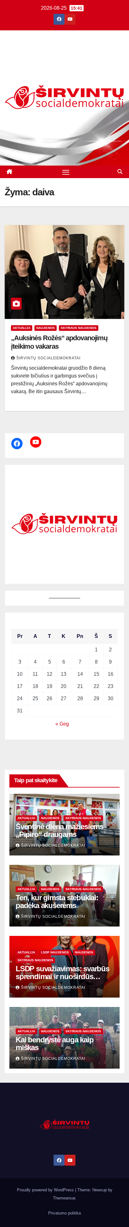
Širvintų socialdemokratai (48, 358)
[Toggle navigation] (66, 171)
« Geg (62, 723)
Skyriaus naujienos (78, 328)
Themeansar (64, 1198)
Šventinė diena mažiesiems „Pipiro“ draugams (59, 830)
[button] (119, 171)
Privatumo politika (64, 1213)
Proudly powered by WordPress (46, 1190)
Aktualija (21, 328)
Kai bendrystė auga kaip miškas (54, 1043)
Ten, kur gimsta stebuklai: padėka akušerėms (57, 901)
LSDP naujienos (55, 952)
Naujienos (45, 328)
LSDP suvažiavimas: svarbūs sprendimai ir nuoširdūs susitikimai (62, 976)
